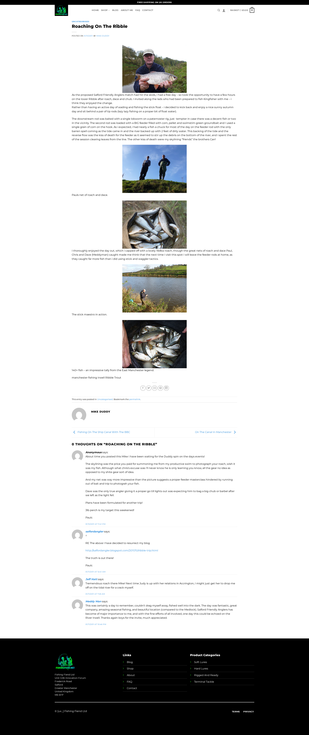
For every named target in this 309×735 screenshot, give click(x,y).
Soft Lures (200, 662)
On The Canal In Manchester (213, 432)
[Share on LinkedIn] (166, 388)
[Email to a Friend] (154, 388)
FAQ (137, 10)
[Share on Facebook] (143, 388)
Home (95, 10)
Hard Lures (201, 668)
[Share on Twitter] (148, 388)
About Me (127, 10)
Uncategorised (80, 21)
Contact (147, 10)
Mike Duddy (102, 36)
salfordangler (94, 531)
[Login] (223, 10)
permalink (134, 399)
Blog (115, 10)
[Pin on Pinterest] (160, 388)
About (131, 675)
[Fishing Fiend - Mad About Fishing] (71, 10)
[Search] (219, 10)
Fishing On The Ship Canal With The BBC (103, 432)
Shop (104, 10)
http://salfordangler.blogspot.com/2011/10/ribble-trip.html (121, 550)
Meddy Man (93, 601)
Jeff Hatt (91, 579)
